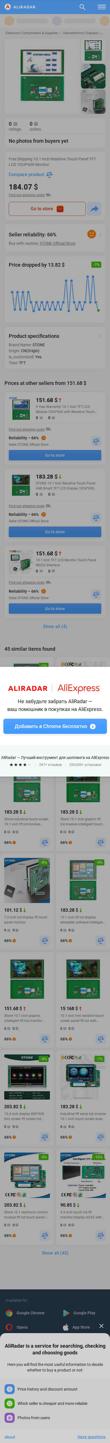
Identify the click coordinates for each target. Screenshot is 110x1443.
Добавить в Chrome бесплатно (51, 726)
